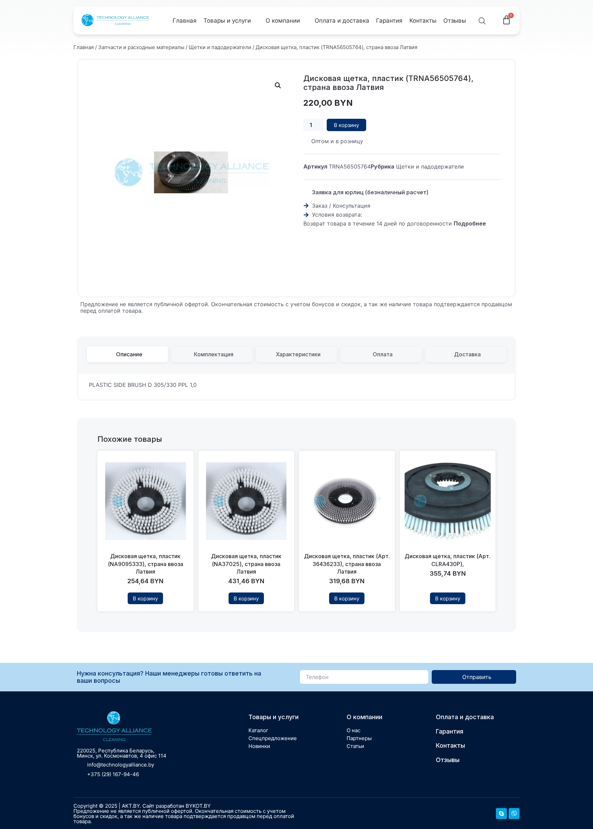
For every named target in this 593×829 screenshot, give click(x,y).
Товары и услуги (227, 20)
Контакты (423, 20)
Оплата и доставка (342, 20)
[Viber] (514, 813)
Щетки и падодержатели (220, 47)
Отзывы (454, 20)
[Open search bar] (482, 21)
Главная (185, 20)
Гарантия (389, 20)
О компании (283, 20)
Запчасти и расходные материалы (141, 47)
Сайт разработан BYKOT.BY (176, 806)
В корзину (346, 125)
